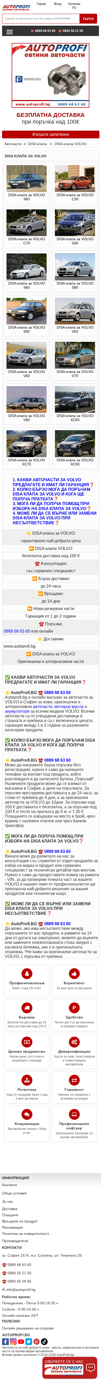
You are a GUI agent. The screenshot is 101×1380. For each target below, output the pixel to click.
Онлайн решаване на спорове (28, 1328)
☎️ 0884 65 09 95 (16, 1281)
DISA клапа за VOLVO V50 (75, 329)
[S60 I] (26, 279)
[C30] (75, 191)
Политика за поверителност (25, 1234)
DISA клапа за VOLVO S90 (26, 329)
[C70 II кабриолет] (26, 235)
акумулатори (17, 711)
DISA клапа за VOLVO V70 (75, 374)
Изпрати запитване (50, 134)
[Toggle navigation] (9, 31)
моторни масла (69, 706)
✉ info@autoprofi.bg (18, 1289)
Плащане (10, 1215)
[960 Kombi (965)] (26, 191)
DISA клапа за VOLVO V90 (26, 418)
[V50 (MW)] (75, 323)
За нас (7, 1201)
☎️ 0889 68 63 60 (42, 31)
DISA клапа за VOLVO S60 (26, 285)
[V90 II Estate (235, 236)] (26, 411)
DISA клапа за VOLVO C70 (26, 241)
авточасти (42, 706)
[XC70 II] (26, 456)
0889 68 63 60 (17, 631)
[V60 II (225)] (26, 367)
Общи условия (14, 1193)
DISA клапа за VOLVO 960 (26, 197)
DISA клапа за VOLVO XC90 (75, 462)
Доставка (9, 1209)
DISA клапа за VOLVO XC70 (26, 462)
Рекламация (12, 1227)
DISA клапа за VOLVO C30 (75, 197)
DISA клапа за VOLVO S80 (75, 285)
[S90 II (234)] (26, 323)
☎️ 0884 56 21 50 (70, 31)
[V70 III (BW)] (75, 367)
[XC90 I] (75, 456)
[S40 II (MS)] (75, 235)
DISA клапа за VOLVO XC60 (75, 418)
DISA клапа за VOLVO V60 (26, 374)
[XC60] (75, 411)
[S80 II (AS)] (75, 279)
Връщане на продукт (20, 1221)
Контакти (9, 1185)
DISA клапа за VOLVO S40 (75, 241)
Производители (15, 1241)
